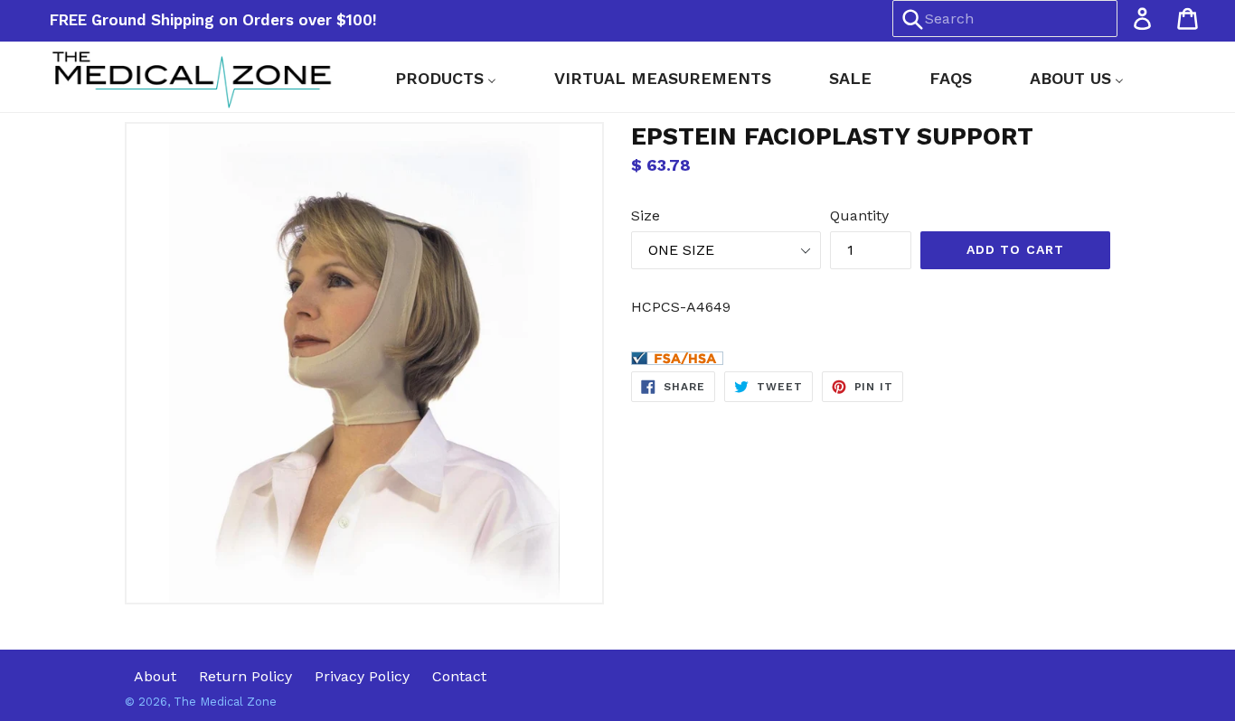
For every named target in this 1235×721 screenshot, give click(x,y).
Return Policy (245, 676)
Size (645, 215)
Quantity (859, 215)
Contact (459, 676)
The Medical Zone (225, 701)
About (155, 676)
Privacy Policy (362, 676)
